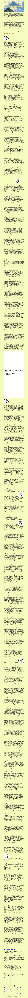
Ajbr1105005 (7, 963)
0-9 (19, 993)
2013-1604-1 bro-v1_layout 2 (11, 949)
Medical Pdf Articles (16, 6)
